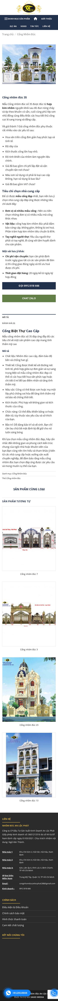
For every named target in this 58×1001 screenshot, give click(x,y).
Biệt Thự (18, 331)
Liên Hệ (46, 26)
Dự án (13, 26)
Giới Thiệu (46, 18)
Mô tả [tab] (5, 317)
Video (23, 26)
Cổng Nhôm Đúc (26, 34)
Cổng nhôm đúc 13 (29, 800)
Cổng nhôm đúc (13, 478)
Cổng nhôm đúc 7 (29, 574)
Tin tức (34, 26)
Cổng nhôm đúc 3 (29, 649)
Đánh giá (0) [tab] (8, 323)
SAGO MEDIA (37, 997)
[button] (17, 18)
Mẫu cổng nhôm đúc (13, 336)
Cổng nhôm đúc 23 (29, 725)
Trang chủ (8, 34)
